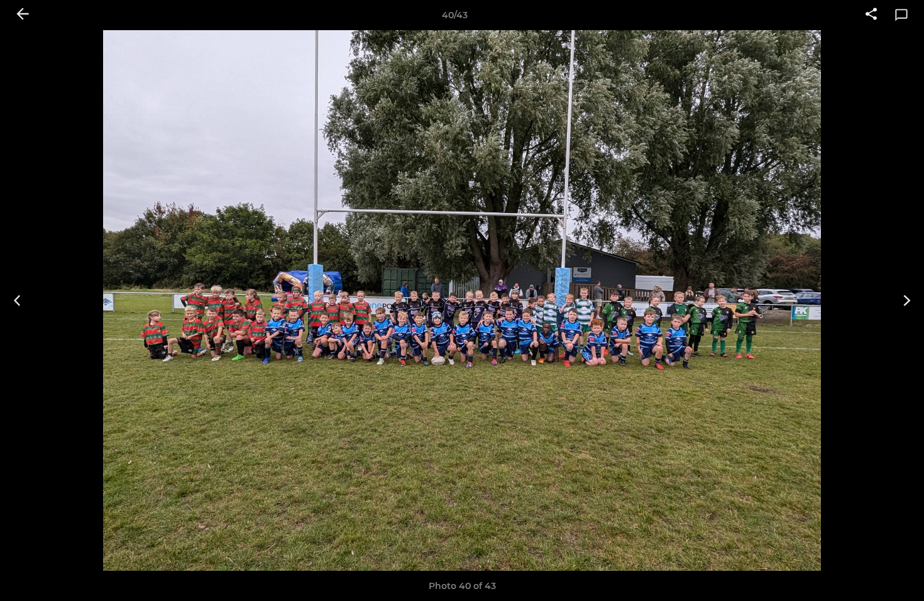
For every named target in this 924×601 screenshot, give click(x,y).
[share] (871, 15)
